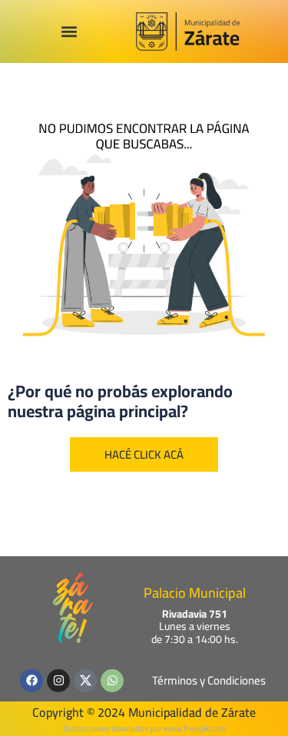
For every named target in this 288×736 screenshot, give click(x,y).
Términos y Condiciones (209, 680)
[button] (68, 32)
